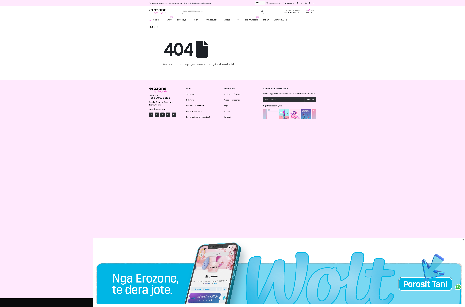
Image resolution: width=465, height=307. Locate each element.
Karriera (227, 111)
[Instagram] (309, 3)
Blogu (226, 105)
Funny (266, 20)
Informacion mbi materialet (198, 117)
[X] (301, 3)
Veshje (227, 20)
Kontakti (227, 117)
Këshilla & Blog (280, 20)
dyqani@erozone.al (157, 109)
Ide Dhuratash (251, 19)
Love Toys (181, 20)
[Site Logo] (158, 11)
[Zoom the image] (273, 110)
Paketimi (190, 100)
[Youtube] (305, 3)
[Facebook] (297, 3)
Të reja (155, 20)
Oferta (169, 19)
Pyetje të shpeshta (232, 100)
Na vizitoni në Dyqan (232, 94)
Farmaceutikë (211, 20)
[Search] (262, 11)
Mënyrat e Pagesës (194, 111)
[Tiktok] (314, 3)
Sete (238, 20)
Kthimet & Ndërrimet (195, 105)
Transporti (190, 94)
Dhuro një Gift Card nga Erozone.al (190, 3)
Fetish (195, 20)
